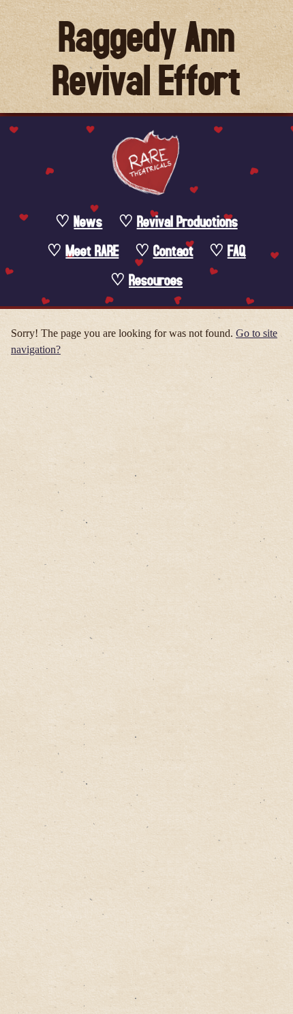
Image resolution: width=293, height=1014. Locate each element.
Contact (173, 250)
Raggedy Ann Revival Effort (146, 56)
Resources (156, 279)
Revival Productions (187, 221)
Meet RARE (92, 250)
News (88, 221)
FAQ (237, 250)
